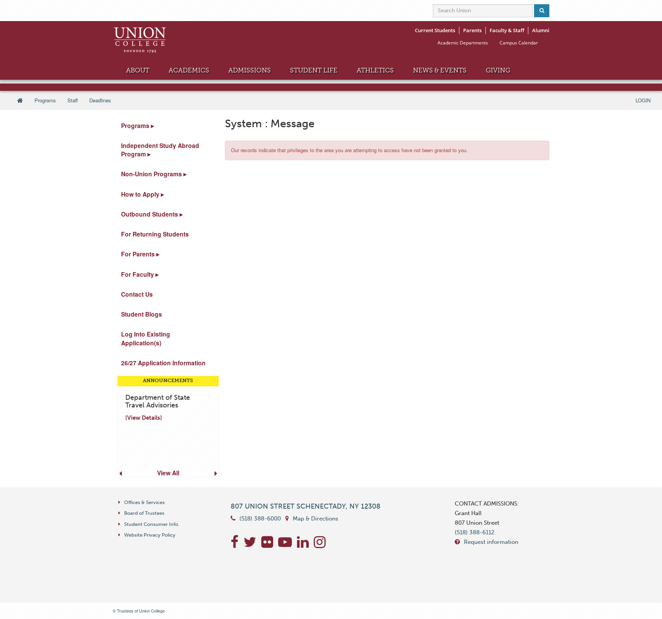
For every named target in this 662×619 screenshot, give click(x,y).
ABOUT (137, 70)
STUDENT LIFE (314, 70)
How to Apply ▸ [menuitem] (142, 194)
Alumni (540, 30)
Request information (491, 542)
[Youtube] (287, 545)
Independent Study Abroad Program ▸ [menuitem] (160, 149)
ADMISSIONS (249, 70)
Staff (72, 100)
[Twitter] (252, 545)
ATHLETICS (375, 70)
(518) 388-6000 (260, 518)
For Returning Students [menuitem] (155, 234)
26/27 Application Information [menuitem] (163, 362)
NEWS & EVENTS (440, 70)
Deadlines (100, 100)
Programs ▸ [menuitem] (137, 125)
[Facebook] (237, 545)
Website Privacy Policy (149, 535)
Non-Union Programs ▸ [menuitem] (154, 173)
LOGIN (643, 100)
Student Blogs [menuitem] (141, 314)
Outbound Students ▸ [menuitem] (152, 214)
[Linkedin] (305, 545)
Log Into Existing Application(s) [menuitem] (145, 338)
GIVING (498, 70)
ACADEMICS (189, 70)
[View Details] (143, 417)
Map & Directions (315, 518)
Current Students (435, 30)
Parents (472, 30)
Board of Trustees (144, 513)
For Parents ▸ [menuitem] (140, 254)
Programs (45, 100)
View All (168, 472)
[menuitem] (166, 426)
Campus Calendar (519, 42)
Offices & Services (144, 502)
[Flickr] (269, 545)
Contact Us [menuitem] (137, 294)
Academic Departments (463, 42)
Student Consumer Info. (151, 524)
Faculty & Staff (507, 30)
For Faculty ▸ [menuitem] (140, 274)
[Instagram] (321, 545)
